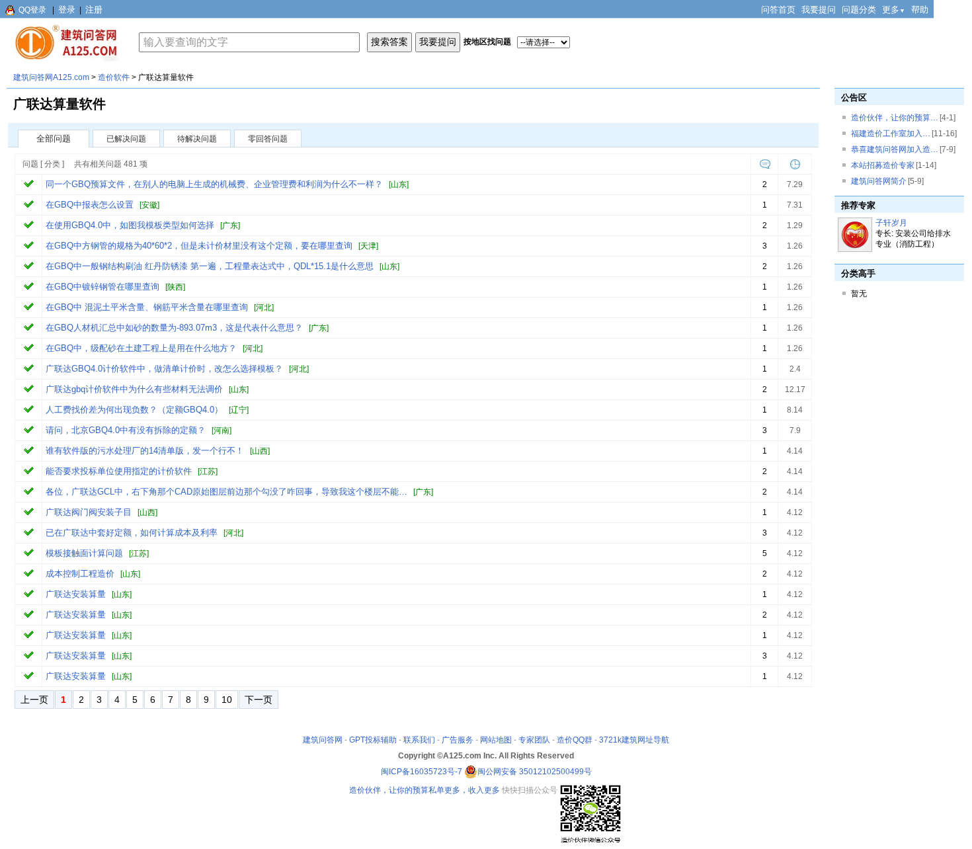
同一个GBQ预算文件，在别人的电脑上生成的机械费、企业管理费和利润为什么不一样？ (214, 184)
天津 (368, 246)
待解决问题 (197, 138)
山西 (260, 451)
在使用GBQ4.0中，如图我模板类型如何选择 (130, 225)
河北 (264, 307)
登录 (66, 10)
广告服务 (457, 740)
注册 (93, 10)
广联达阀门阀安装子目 (89, 512)
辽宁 (239, 410)
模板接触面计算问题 (84, 553)
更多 (893, 10)
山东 (399, 184)
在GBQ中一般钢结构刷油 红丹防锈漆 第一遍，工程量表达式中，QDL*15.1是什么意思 (210, 266)
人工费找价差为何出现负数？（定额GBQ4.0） (134, 410)
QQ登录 (32, 10)
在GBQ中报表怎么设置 (90, 205)
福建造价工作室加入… (890, 133)
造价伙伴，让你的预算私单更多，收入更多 (424, 790)
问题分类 (859, 10)
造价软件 (114, 77)
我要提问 (818, 10)
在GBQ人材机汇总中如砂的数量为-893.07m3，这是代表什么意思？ (174, 328)
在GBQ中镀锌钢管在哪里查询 (102, 287)
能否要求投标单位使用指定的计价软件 (119, 471)
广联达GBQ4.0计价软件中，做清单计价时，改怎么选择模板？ (164, 369)
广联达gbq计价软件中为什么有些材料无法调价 (134, 389)
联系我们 (419, 740)
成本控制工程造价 (80, 574)
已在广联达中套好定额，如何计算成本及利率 (132, 533)
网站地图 (496, 740)
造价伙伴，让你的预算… (894, 117)
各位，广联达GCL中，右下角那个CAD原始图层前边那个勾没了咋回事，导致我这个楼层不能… (226, 492)
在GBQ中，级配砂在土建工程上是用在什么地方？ (141, 348)
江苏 (208, 471)
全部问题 (53, 138)
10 (227, 699)
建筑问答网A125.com (51, 77)
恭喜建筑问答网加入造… (894, 149)
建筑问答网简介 (879, 181)
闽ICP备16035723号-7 (421, 771)
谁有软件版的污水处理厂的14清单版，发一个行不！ (145, 451)
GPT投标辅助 (373, 740)
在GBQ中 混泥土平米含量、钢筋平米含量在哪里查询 (147, 307)
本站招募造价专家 (882, 165)
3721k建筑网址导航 (634, 740)
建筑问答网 (323, 740)
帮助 (919, 10)
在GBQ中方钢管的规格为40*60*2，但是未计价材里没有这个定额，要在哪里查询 (199, 246)
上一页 (34, 699)
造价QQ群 (574, 740)
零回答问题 (268, 138)
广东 (230, 225)
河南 (221, 430)
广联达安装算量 (76, 594)
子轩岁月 (891, 222)
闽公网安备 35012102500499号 (534, 771)
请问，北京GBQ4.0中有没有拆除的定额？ (126, 430)
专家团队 (534, 740)
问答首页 (778, 10)
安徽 (149, 205)
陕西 (175, 287)
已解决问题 (126, 138)
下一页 (258, 699)
